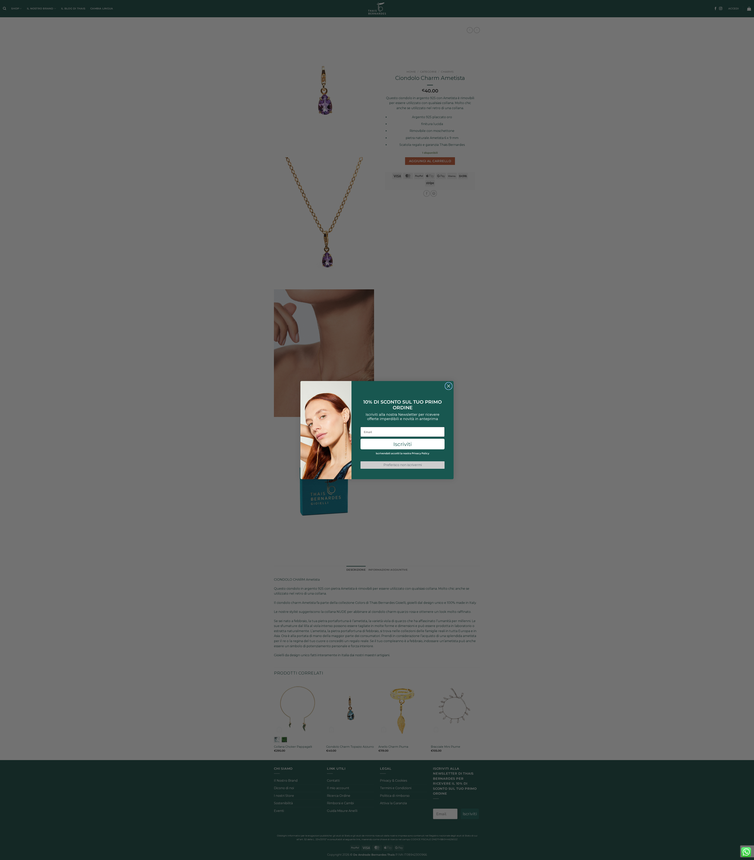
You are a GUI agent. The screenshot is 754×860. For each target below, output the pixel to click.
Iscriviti (402, 444)
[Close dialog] (448, 386)
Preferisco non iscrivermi (402, 465)
